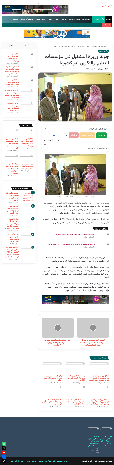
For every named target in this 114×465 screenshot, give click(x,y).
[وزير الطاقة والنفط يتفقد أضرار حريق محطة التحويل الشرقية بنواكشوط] (103, 247)
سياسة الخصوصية (62, 461)
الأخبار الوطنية (99, 19)
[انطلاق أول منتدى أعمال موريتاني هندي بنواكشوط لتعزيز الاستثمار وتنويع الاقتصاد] (99, 368)
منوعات (22, 19)
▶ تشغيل (101, 135)
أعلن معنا (14, 461)
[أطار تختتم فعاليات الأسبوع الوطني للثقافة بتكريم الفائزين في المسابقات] (52, 391)
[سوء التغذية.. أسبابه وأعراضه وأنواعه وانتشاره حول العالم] (27, 83)
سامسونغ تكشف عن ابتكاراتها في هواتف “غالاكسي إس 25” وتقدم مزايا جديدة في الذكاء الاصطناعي (12, 252)
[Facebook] (4, 457)
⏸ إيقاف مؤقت (87, 135)
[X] (4, 448)
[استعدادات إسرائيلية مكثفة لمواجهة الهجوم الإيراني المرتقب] (27, 196)
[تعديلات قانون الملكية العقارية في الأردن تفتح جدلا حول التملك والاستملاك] (27, 93)
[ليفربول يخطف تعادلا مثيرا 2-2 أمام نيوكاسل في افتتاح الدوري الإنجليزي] (27, 106)
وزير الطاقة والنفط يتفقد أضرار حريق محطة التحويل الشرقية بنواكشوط (71, 244)
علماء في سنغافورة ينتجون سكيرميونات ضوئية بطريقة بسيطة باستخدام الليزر (11, 143)
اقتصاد (78, 19)
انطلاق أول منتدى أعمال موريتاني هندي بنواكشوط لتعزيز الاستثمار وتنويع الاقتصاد (99, 378)
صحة (50, 19)
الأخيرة (27, 45)
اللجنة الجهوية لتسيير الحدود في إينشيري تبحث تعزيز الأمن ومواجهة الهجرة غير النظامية (99, 402)
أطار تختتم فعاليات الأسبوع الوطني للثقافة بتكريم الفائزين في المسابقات (52, 402)
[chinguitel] (75, 299)
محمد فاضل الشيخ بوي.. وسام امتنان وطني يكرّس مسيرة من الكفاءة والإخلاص (75, 402)
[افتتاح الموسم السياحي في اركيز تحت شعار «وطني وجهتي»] (103, 237)
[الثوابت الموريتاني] (105, 5)
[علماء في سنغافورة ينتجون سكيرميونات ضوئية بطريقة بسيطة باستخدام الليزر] (27, 70)
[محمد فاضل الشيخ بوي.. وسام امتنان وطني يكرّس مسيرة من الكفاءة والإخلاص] (75, 391)
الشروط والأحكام (50, 461)
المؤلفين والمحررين (31, 461)
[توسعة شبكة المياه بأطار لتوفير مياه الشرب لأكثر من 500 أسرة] (75, 368)
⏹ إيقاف (73, 135)
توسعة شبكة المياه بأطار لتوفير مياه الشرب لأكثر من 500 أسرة (76, 378)
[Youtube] (4, 452)
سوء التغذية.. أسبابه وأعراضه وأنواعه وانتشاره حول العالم (12, 82)
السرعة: (56, 140)
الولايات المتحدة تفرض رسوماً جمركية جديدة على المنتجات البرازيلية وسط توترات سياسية (12, 223)
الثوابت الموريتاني (103, 69)
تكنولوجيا (72, 19)
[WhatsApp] (4, 444)
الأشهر (10, 45)
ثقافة (43, 19)
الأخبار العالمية (86, 19)
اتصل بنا (20, 461)
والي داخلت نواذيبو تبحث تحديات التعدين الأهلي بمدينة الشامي (53, 378)
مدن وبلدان (63, 19)
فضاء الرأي (30, 19)
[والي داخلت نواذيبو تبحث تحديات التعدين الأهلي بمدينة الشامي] (52, 368)
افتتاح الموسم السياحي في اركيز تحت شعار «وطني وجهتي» (75, 234)
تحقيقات (37, 19)
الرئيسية (109, 19)
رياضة (56, 19)
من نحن (41, 461)
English (15, 19)
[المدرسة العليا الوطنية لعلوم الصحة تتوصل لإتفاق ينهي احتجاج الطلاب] (27, 209)
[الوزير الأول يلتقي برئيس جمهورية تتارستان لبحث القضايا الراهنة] (27, 237)
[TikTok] (4, 461)
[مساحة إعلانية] (57, 34)
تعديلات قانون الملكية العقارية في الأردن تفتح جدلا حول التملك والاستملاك (12, 168)
